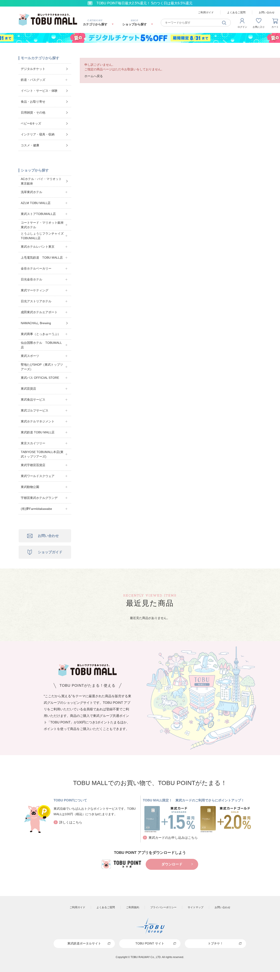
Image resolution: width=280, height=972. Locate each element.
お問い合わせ (48, 536)
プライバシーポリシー (163, 907)
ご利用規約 (132, 907)
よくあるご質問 (236, 12)
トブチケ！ (215, 943)
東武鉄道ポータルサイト (84, 943)
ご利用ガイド (206, 12)
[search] (224, 22)
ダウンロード (171, 864)
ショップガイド (50, 552)
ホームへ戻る (93, 76)
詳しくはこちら (70, 822)
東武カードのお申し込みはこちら (173, 837)
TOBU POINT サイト (149, 943)
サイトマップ (195, 907)
